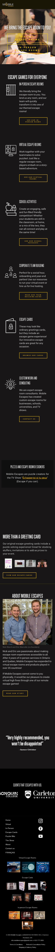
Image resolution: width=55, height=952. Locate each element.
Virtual (8, 824)
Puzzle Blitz (10, 836)
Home (8, 820)
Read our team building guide (33, 296)
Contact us (10, 848)
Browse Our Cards (33, 355)
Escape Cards (11, 832)
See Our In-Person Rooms (33, 121)
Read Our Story (15, 693)
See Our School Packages (33, 242)
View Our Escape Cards (20, 575)
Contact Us (29, 419)
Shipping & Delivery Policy (27, 947)
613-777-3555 (39, 940)
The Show (9, 840)
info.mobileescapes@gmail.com (21, 940)
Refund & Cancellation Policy (35, 944)
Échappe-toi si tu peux (35, 478)
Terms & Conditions (16, 944)
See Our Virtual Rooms (33, 178)
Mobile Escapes (16, 935)
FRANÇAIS (10, 852)
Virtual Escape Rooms (27, 38)
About (7, 844)
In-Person (9, 828)
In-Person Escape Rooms (27, 49)
